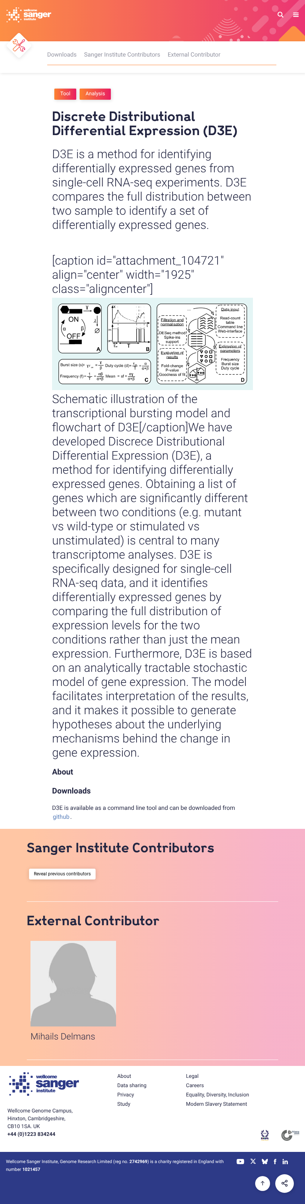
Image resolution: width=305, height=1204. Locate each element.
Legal (192, 1076)
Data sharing (132, 1086)
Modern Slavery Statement (216, 1104)
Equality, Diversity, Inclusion (217, 1095)
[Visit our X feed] (253, 1162)
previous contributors (69, 873)
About (124, 1076)
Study (123, 1104)
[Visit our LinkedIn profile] (285, 1162)
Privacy (125, 1095)
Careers (195, 1086)
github (61, 816)
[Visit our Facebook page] (275, 1162)
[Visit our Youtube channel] (240, 1162)
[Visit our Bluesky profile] (265, 1162)
